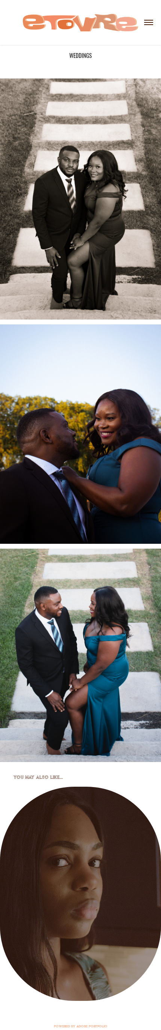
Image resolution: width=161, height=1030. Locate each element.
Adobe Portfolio (91, 1026)
